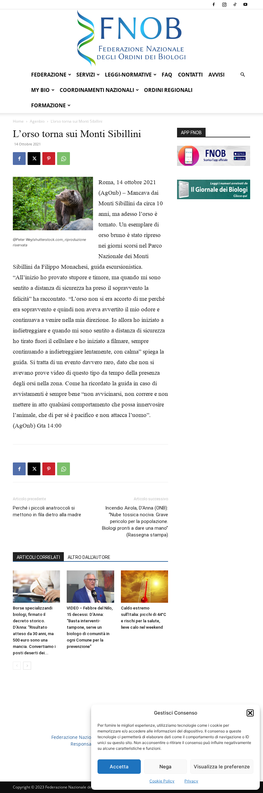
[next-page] (27, 666)
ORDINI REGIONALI (168, 90)
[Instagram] (224, 4)
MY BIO (40, 90)
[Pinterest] (48, 158)
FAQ (167, 74)
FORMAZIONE (48, 105)
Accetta (119, 767)
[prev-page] (17, 666)
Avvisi (216, 74)
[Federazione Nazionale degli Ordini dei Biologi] (131, 38)
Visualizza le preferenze (222, 767)
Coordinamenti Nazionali (97, 90)
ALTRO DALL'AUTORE (89, 557)
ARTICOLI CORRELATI (38, 557)
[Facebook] (213, 4)
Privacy (191, 781)
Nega (165, 767)
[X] (34, 158)
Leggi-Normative (128, 74)
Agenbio (37, 121)
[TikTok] (235, 4)
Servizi (85, 74)
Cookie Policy (161, 781)
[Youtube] (245, 4)
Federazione (48, 74)
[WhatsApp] (63, 158)
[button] (250, 713)
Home (18, 121)
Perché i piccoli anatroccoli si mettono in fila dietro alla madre (47, 511)
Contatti (190, 74)
